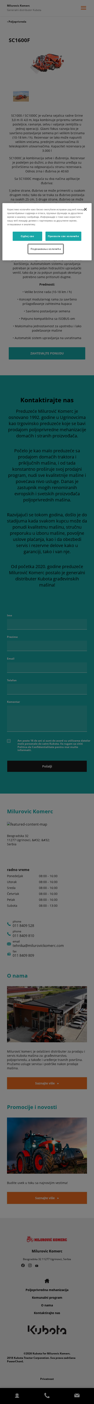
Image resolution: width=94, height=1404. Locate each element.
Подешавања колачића (46, 248)
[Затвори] (85, 209)
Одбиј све (27, 236)
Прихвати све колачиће (63, 236)
